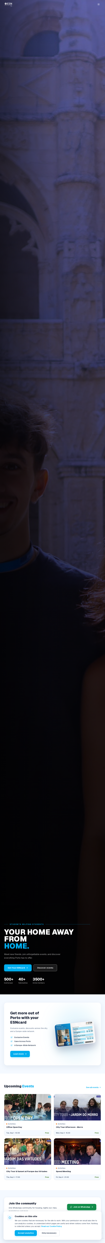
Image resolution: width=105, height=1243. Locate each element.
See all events (92, 1087)
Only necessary (49, 1233)
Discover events (45, 968)
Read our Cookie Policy (51, 1226)
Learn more (18, 1054)
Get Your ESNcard (16, 968)
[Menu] (98, 4)
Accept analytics (26, 1233)
